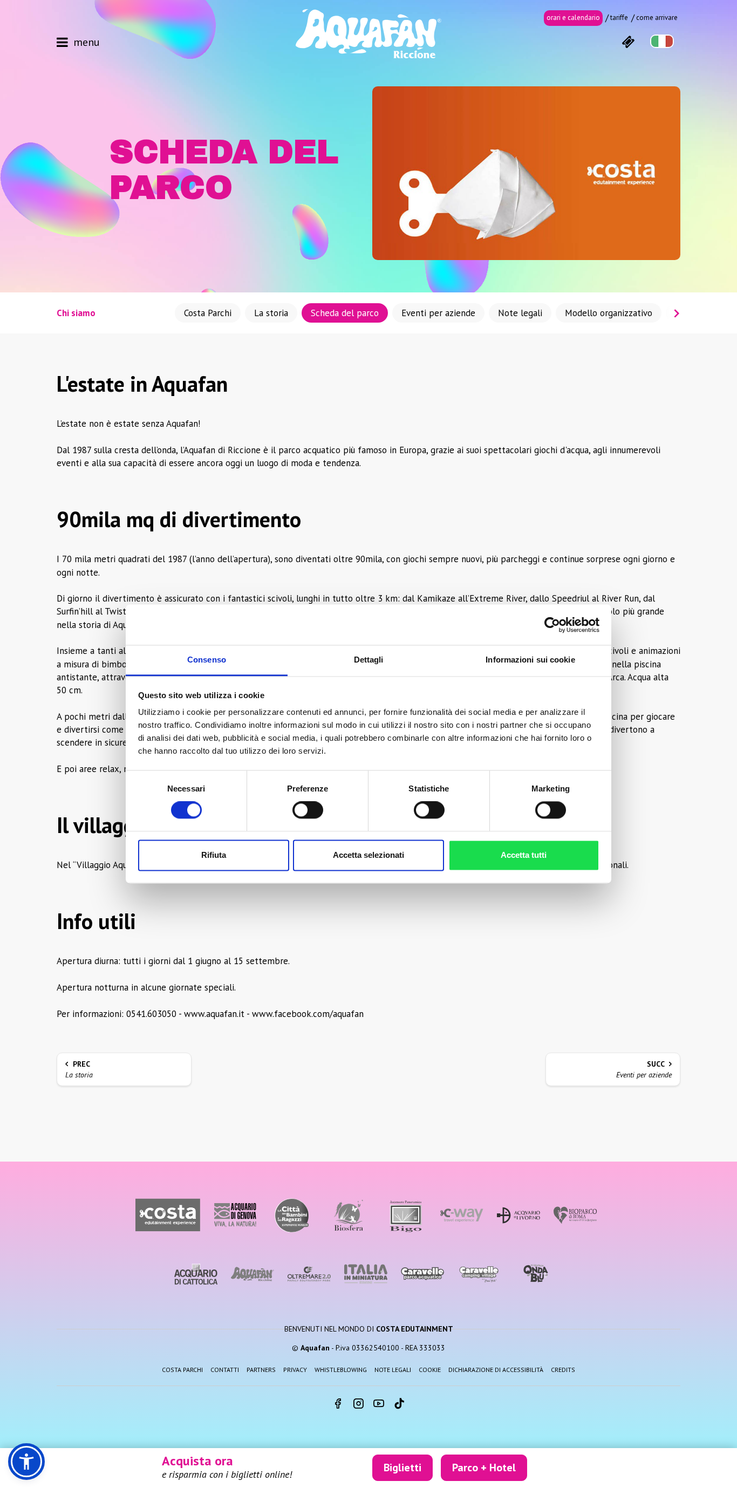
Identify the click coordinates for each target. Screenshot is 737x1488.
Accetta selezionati (368, 854)
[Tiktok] (399, 1404)
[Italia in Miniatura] (365, 1274)
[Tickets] (628, 41)
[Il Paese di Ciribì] (479, 1274)
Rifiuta (213, 854)
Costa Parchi (207, 313)
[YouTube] (378, 1404)
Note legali (520, 313)
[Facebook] (337, 1404)
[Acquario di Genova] (235, 1215)
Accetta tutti (524, 854)
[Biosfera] (348, 1215)
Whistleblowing (341, 1370)
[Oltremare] (309, 1274)
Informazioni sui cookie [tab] (530, 659)
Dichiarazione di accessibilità (495, 1370)
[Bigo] (405, 1215)
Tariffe (619, 17)
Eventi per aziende (438, 313)
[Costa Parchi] (167, 1215)
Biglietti (402, 1467)
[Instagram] (358, 1404)
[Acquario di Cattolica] (195, 1274)
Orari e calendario (573, 17)
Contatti (224, 1370)
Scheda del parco (345, 313)
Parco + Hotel (484, 1467)
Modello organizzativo (608, 313)
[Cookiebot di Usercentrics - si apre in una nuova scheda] (552, 625)
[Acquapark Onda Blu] (535, 1273)
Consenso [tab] (206, 659)
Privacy (295, 1370)
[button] (26, 1461)
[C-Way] (461, 1215)
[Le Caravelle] (422, 1274)
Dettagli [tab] (369, 659)
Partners (261, 1370)
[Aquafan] (368, 33)
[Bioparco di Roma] (575, 1215)
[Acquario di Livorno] (518, 1215)
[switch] (307, 810)
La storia (271, 313)
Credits (563, 1370)
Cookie (430, 1370)
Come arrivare (657, 17)
